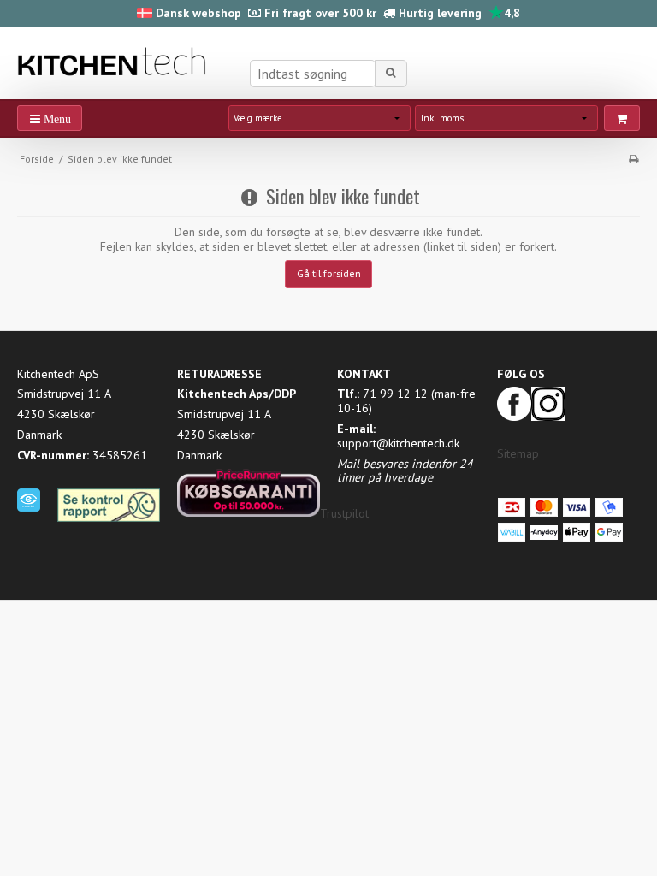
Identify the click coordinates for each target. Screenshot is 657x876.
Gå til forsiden (329, 273)
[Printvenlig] (633, 158)
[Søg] (391, 73)
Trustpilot (344, 513)
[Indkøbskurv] (622, 118)
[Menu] (49, 118)
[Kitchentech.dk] (115, 62)
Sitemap (518, 453)
